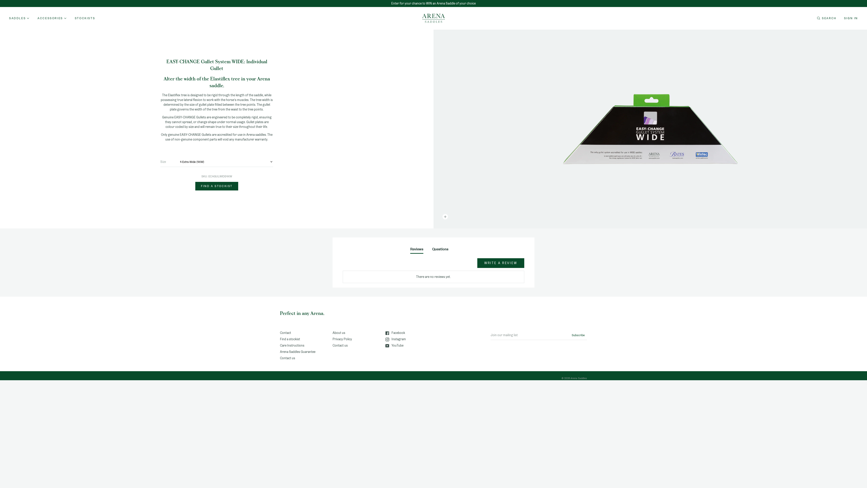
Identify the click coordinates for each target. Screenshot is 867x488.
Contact (285, 333)
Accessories (50, 18)
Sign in (851, 18)
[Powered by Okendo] (363, 265)
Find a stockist (217, 186)
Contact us (287, 358)
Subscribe (578, 335)
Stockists (85, 18)
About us (339, 333)
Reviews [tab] (416, 249)
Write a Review (500, 263)
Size (163, 162)
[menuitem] (85, 18)
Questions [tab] (440, 249)
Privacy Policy (342, 339)
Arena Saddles (579, 378)
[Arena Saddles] (433, 18)
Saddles (17, 18)
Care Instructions (292, 345)
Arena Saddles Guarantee (297, 352)
